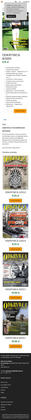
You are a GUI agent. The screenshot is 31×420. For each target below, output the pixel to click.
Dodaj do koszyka (20, 111)
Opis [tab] (5, 119)
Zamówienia (4, 387)
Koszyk (3, 390)
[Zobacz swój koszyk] (16, 2)
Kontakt (3, 409)
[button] (20, 2)
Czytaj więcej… (16, 12)
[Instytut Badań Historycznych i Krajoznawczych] (2, 2)
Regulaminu (26, 414)
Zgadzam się (11, 16)
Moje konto (4, 382)
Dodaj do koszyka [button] (15, 200)
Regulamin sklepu (6, 404)
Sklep (2, 392)
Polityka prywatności (7, 402)
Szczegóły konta (6, 385)
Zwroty (3, 407)
